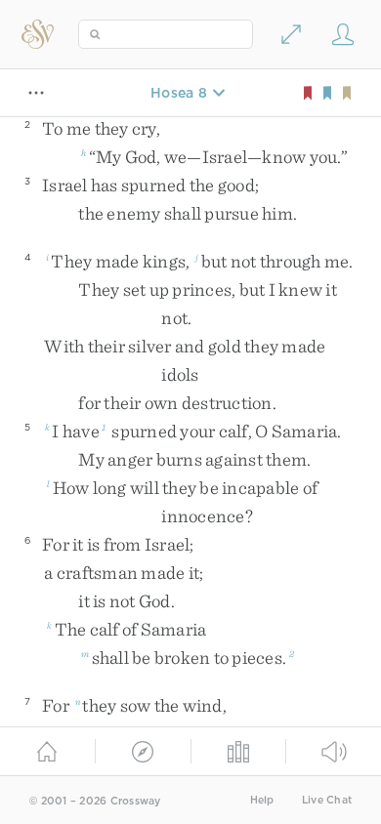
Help (262, 800)
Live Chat (327, 800)
